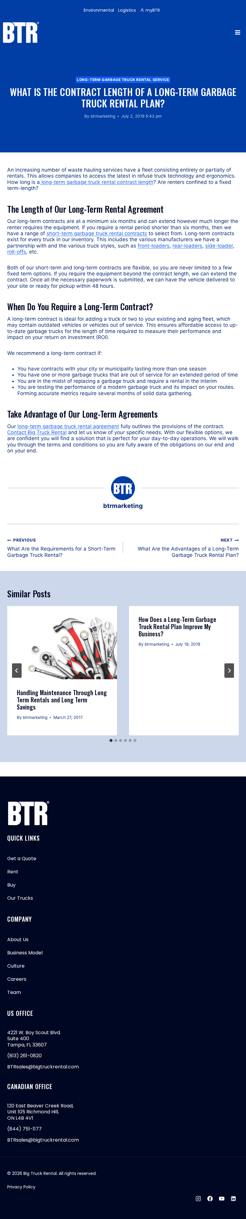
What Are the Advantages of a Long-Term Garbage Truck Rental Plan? (188, 548)
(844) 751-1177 (24, 1128)
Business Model (25, 952)
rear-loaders (187, 246)
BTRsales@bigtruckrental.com (43, 1066)
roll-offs (16, 252)
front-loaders (154, 246)
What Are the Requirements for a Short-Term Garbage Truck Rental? (61, 548)
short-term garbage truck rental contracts (96, 233)
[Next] (229, 670)
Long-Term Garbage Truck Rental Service (123, 79)
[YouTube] (221, 1198)
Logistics (127, 10)
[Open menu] (237, 32)
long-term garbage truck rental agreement (68, 426)
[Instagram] (198, 1198)
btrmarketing (103, 116)
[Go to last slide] (17, 670)
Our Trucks (20, 898)
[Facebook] (210, 1198)
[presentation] (62, 642)
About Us (17, 939)
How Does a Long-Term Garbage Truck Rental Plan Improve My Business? (177, 626)
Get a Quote (21, 858)
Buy (11, 884)
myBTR (153, 10)
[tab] (111, 740)
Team (14, 992)
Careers (16, 979)
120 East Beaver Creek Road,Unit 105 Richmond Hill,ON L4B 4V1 (40, 1111)
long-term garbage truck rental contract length (96, 182)
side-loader (219, 246)
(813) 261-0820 (24, 1055)
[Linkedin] (233, 1198)
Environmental (99, 10)
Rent (12, 871)
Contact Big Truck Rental (37, 432)
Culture (16, 965)
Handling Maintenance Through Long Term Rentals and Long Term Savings (62, 699)
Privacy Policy (21, 1187)
